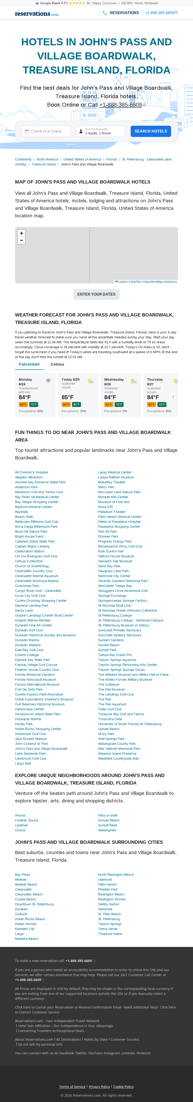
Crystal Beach (25, 899)
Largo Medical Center (115, 472)
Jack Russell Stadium (31, 739)
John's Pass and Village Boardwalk (41, 748)
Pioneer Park (108, 536)
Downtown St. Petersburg (34, 904)
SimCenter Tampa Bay (115, 586)
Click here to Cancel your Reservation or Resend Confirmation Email (68, 1007)
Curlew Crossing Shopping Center (41, 600)
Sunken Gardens (111, 640)
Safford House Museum (116, 556)
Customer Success (125, 1039)
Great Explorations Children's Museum (44, 699)
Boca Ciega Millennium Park (36, 526)
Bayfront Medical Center (33, 507)
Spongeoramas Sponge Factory (122, 600)
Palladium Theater (112, 512)
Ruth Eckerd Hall (110, 551)
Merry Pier (106, 487)
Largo (19, 934)
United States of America (82, 159)
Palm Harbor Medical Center (119, 517)
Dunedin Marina (27, 640)
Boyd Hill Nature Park (31, 531)
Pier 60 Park (107, 531)
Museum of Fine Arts (113, 502)
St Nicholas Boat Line (114, 605)
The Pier (104, 699)
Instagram (112, 1053)
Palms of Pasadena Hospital (119, 522)
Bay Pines (22, 874)
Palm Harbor (107, 884)
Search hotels (151, 131)
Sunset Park (107, 650)
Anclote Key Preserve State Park (40, 482)
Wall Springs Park (111, 739)
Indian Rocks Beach (30, 919)
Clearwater (23, 889)
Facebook (66, 1053)
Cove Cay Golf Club (30, 596)
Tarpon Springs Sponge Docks (121, 670)
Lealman (21, 825)
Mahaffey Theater (111, 482)
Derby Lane (24, 610)
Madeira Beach (26, 939)
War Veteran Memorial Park (119, 748)
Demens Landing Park (31, 605)
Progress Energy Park (115, 541)
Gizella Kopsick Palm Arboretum (39, 694)
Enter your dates (96, 294)
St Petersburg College (115, 615)
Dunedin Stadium (28, 645)
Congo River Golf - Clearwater (38, 591)
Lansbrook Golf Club (30, 758)
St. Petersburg (109, 919)
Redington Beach (111, 894)
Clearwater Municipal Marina (36, 581)
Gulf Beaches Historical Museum (40, 704)
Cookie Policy (123, 1086)
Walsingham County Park (117, 744)
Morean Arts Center (113, 497)
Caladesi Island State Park (35, 541)
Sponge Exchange (112, 596)
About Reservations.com (34, 1039)
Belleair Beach (26, 884)
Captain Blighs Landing (32, 546)
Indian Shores (25, 924)
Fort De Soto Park (29, 689)
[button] (21, 233)
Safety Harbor (108, 904)
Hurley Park (24, 724)
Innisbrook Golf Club (30, 734)
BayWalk (21, 512)
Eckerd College (27, 655)
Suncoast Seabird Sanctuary (119, 635)
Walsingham (107, 830)
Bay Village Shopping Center (37, 502)
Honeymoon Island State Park (37, 714)
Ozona (20, 830)
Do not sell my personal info (40, 1044)
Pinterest (144, 1053)
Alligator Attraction (29, 477)
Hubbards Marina (28, 719)
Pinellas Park (108, 889)
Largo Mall (23, 763)
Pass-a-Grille (108, 815)
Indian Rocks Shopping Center (38, 729)
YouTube (95, 1053)
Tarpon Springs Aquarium (117, 660)
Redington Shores (112, 899)
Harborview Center (29, 709)
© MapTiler (135, 281)
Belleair (21, 879)
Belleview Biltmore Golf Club (36, 522)
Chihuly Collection (29, 561)
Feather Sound (26, 820)
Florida (111, 159)
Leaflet (122, 281)
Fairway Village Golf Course (36, 665)
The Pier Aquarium (112, 704)
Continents (23, 159)
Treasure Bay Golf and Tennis (121, 714)
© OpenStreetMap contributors (159, 281)
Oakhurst (105, 879)
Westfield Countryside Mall (118, 758)
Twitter (81, 1053)
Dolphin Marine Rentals (32, 620)
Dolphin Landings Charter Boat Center (44, 615)
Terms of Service (72, 1086)
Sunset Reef (107, 825)
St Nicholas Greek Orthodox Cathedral (127, 610)
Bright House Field (29, 536)
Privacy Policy (99, 1086)
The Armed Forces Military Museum (125, 679)
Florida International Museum (37, 684)
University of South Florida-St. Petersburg (129, 724)
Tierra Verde (108, 929)
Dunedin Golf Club (29, 630)
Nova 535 (105, 507)
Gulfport (21, 914)
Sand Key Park (109, 566)
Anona (20, 815)
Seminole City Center (114, 576)
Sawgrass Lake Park (113, 571)
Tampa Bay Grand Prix (115, 655)
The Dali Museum (111, 689)
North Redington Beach (116, 874)
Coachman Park (27, 586)
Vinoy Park (106, 734)
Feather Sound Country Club (37, 670)
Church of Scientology (32, 566)
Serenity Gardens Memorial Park (123, 581)
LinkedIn (128, 1053)
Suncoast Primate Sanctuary (119, 630)
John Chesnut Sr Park (31, 744)
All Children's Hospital (31, 472)
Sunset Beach (109, 645)
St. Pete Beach (109, 914)
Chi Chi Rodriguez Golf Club (36, 556)
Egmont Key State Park (32, 660)
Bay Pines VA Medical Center (37, 497)
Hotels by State (96, 1039)
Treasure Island (44, 164)
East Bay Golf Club (29, 650)
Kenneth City (25, 929)
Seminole (105, 909)
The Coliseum (108, 684)
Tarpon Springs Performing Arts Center (127, 665)
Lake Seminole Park (30, 753)
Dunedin (21, 909)
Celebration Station (29, 551)
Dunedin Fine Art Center (33, 625)
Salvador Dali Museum (115, 561)
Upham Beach (109, 729)
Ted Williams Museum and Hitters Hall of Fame (133, 674)
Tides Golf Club (110, 709)
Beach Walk (24, 517)
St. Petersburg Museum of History (123, 625)
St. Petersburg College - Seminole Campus (130, 620)
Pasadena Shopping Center (119, 526)
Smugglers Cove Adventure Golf (123, 591)
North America (47, 159)
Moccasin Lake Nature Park (119, 492)
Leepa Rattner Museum (116, 477)
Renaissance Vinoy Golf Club (120, 546)
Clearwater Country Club (33, 571)
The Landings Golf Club (116, 694)
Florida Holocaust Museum (35, 679)
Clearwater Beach (29, 894)
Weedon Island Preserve (117, 753)
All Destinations (68, 1039)
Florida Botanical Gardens (35, 674)
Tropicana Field (110, 719)
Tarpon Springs (109, 924)
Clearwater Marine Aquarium (36, 576)
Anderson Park (26, 487)
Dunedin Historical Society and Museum (45, 635)
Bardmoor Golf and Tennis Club (39, 492)
